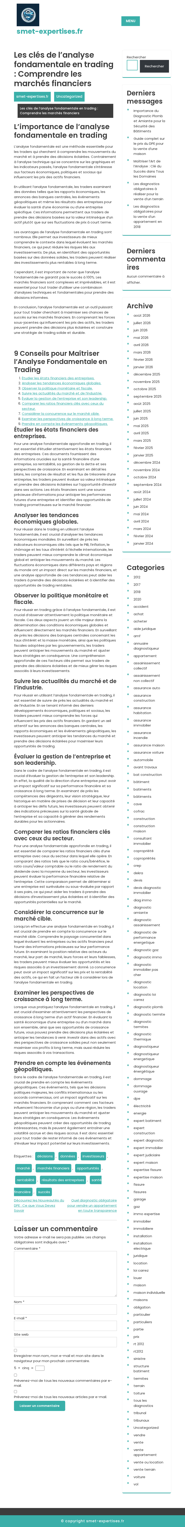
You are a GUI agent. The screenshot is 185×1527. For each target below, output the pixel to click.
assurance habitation (142, 710)
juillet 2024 (142, 499)
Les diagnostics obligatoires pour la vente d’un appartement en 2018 (148, 216)
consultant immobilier (143, 841)
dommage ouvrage (143, 1089)
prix (136, 1336)
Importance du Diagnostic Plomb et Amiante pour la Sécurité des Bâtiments (149, 120)
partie (139, 1329)
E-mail (20, 1318)
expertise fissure (147, 1169)
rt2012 (138, 1351)
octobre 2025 (145, 389)
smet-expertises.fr (50, 31)
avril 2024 (141, 521)
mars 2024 (142, 528)
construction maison (144, 829)
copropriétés (144, 858)
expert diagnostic (148, 1140)
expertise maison (148, 1177)
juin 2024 (141, 506)
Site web (21, 1334)
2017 (137, 584)
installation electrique (143, 1246)
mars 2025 (142, 440)
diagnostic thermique (142, 1037)
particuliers (143, 1322)
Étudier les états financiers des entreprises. (58, 378)
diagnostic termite (149, 1014)
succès (44, 1192)
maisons (141, 1299)
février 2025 (143, 447)
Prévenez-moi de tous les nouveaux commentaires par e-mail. (63, 1383)
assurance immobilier (142, 723)
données (67, 1156)
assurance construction (144, 698)
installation (143, 1236)
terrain (139, 1385)
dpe (137, 1098)
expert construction (144, 1130)
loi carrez (141, 1270)
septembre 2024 (148, 484)
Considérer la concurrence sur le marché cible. (60, 413)
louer (138, 1277)
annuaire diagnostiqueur (146, 646)
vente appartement (145, 1452)
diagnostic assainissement (147, 922)
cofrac (139, 811)
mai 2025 (141, 425)
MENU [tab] (130, 21)
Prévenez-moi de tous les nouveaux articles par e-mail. (60, 1396)
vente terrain (144, 1469)
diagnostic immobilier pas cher (146, 969)
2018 (137, 591)
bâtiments (142, 796)
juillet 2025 (142, 411)
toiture (139, 1393)
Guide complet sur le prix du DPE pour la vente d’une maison (149, 146)
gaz (137, 1206)
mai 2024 (141, 514)
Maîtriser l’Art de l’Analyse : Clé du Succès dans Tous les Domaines (149, 169)
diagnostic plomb (148, 1007)
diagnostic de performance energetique (145, 937)
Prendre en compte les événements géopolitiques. (65, 423)
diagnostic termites (142, 1024)
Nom (19, 1301)
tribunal (140, 1413)
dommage (143, 1078)
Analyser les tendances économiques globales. (61, 383)
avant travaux (145, 767)
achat (139, 614)
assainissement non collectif (147, 678)
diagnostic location (142, 985)
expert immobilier (148, 1147)
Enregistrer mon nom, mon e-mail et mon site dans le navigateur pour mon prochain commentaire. (59, 1358)
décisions (45, 1156)
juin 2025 (141, 418)
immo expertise (147, 1213)
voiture (139, 1477)
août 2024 (142, 491)
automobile (143, 760)
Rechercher (136, 57)
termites (141, 1378)
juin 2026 (141, 330)
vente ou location (148, 1462)
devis (138, 880)
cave (138, 804)
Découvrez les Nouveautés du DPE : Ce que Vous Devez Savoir (39, 1205)
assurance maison (149, 745)
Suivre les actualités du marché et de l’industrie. (62, 393)
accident (141, 606)
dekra (138, 873)
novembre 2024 (147, 470)
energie (140, 1113)
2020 (137, 599)
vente (138, 1442)
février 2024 (143, 536)
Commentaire (27, 1248)
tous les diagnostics (143, 1403)
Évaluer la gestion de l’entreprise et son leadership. (64, 398)
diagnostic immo (148, 957)
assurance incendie (142, 735)
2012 (137, 577)
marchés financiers (53, 1168)
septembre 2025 (148, 396)
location (140, 1263)
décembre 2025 (147, 374)
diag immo (143, 900)
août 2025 (142, 403)
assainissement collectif (147, 666)
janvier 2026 (143, 367)
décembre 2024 (147, 462)
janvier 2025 (143, 455)
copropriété (144, 850)
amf (137, 636)
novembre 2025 (147, 381)
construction (144, 818)
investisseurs (93, 1156)
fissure (139, 1184)
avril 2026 (141, 344)
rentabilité (25, 1180)
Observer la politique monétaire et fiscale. (57, 388)
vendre (139, 1435)
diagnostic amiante (142, 910)
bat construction (148, 774)
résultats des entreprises (63, 1180)
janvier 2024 (143, 543)
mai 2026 (141, 337)
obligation (142, 1307)
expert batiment (148, 1120)
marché (23, 1168)
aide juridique (145, 628)
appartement (145, 655)
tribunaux (141, 1420)
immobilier (142, 1221)
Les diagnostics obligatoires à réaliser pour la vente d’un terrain (148, 191)
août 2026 (142, 315)
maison (140, 1285)
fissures (140, 1192)
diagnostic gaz (146, 950)
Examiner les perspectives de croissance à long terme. (67, 418)
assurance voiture (149, 752)
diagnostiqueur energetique (146, 1057)
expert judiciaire (147, 1155)
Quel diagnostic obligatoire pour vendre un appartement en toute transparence (92, 1205)
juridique (141, 1255)
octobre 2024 (145, 477)
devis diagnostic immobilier (147, 890)
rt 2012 (139, 1344)
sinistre (140, 1358)
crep (137, 865)
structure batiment (142, 1369)
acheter (140, 621)
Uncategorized (69, 96)
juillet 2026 (142, 323)
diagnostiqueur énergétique (146, 1069)
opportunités (88, 1168)
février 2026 (143, 359)
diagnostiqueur (146, 1046)
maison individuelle (149, 1292)
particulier (142, 1314)
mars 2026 (142, 352)
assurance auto (147, 688)
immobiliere (143, 1228)
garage (140, 1199)
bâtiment (142, 781)
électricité (142, 1106)
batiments (142, 789)
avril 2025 (141, 433)
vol (136, 1484)
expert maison (146, 1162)
